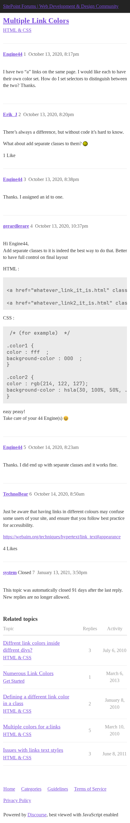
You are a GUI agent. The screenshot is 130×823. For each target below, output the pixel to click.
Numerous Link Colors (28, 673)
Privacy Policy (17, 800)
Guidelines (57, 788)
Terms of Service (90, 788)
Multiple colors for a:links (31, 727)
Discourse (37, 814)
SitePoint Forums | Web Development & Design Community (61, 6)
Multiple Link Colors (36, 20)
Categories (31, 788)
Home (9, 788)
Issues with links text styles (33, 750)
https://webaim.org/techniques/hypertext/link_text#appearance (62, 536)
